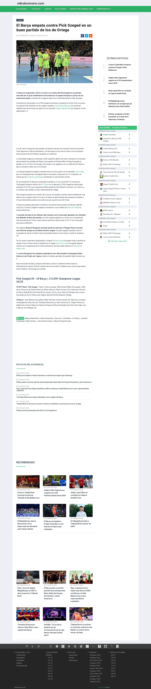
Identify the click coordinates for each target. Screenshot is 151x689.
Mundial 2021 (95, 676)
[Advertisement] (51, 129)
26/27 (113, 655)
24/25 (113, 660)
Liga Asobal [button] (21, 9)
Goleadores (20, 657)
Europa (49, 9)
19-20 (50, 673)
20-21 (50, 671)
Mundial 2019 (95, 681)
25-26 (50, 657)
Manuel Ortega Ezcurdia (62, 321)
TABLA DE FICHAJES (117, 652)
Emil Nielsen (67, 318)
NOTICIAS (71, 652)
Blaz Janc (58, 318)
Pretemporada (21, 665)
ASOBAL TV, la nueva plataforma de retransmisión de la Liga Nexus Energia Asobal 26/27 (54, 630)
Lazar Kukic (79, 171)
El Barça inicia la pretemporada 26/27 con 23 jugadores (36, 410)
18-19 (50, 676)
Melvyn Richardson (47, 318)
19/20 (113, 673)
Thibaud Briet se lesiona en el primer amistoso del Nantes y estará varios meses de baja (48, 404)
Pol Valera (45, 184)
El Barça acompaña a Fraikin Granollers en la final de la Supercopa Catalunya (44, 375)
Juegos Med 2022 (96, 668)
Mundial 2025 (95, 657)
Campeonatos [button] (103, 9)
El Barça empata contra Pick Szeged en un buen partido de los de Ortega (53, 27)
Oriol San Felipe (73, 207)
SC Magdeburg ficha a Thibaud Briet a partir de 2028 (81, 523)
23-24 (50, 663)
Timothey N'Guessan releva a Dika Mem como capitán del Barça (39, 397)
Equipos (19, 663)
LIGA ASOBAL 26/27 (23, 652)
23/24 (113, 663)
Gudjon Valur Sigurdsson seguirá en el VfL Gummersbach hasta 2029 (55, 493)
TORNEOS (93, 652)
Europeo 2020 (95, 679)
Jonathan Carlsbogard (35, 177)
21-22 (50, 668)
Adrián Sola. (20, 248)
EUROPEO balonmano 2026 (82, 9)
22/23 (113, 665)
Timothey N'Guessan (63, 106)
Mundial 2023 (95, 665)
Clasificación (21, 655)
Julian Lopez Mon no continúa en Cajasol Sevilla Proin (79, 495)
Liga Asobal (73, 655)
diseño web (101, 687)
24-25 (50, 660)
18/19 (113, 676)
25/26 (113, 657)
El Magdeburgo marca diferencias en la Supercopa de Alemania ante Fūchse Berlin (120, 103)
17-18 (50, 679)
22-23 (50, 665)
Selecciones (61, 9)
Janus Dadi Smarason (45, 321)
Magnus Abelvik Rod (63, 108)
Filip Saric (76, 246)
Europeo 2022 (95, 671)
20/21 (113, 671)
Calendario (20, 660)
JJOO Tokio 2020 (96, 673)
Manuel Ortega (58, 240)
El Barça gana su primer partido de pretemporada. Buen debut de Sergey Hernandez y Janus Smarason (54, 382)
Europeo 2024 (95, 663)
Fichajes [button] (36, 9)
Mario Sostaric (31, 321)
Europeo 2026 (95, 655)
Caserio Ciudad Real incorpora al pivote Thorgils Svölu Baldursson (28, 495)
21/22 (113, 668)
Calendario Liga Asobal (118, 241)
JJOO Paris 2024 (96, 660)
